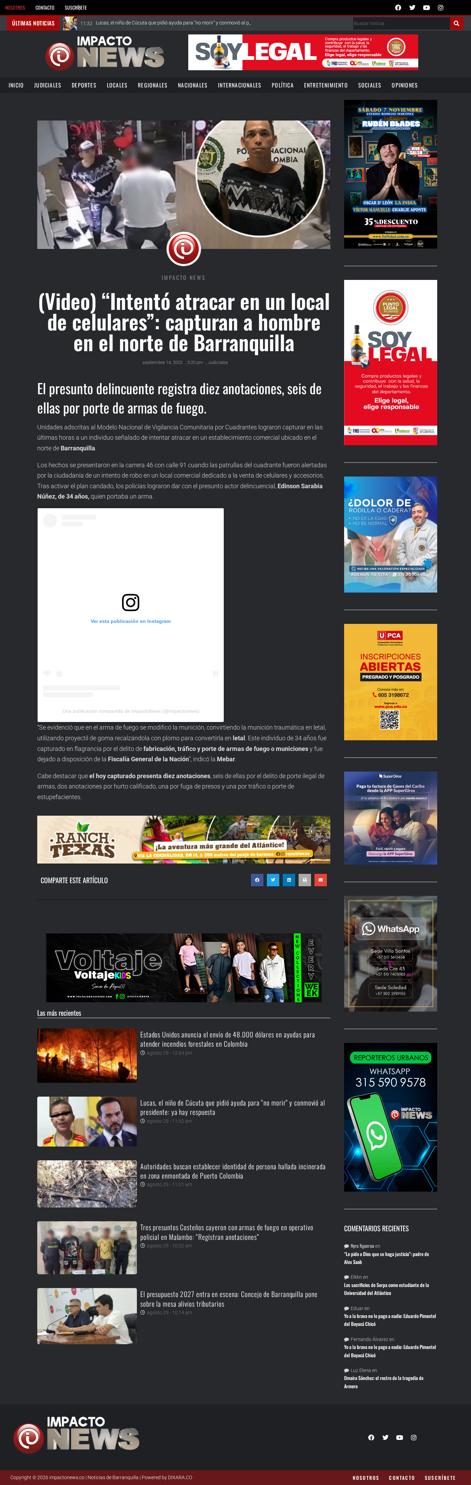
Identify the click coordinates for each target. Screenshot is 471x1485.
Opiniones (405, 85)
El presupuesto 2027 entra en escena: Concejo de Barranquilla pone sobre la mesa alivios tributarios (229, 1298)
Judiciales (47, 85)
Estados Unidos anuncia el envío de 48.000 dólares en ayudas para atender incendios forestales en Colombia (227, 1039)
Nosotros (15, 7)
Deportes (84, 85)
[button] (257, 880)
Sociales (370, 85)
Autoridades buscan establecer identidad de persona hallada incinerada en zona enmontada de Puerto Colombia (233, 1171)
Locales (117, 85)
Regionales (153, 85)
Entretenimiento (326, 85)
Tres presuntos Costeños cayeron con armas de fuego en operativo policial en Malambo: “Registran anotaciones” (226, 1232)
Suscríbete (76, 7)
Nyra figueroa (362, 1245)
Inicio (16, 85)
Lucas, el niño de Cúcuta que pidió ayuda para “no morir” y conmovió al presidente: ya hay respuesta (232, 1107)
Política (283, 85)
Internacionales (239, 85)
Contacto (45, 7)
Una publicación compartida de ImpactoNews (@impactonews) (130, 711)
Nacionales (193, 85)
